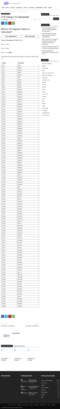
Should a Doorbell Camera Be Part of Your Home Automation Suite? (50, 47)
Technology (19, 7)
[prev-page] (2, 363)
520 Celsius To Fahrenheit (32, 326)
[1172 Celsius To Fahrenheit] (20, 353)
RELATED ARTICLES (7, 346)
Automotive (45, 68)
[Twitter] (6, 23)
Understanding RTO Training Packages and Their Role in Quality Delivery (49, 35)
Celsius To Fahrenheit (10, 11)
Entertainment (39, 7)
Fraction (44, 82)
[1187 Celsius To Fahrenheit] (7, 353)
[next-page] (5, 363)
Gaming (44, 84)
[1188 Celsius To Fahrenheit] (33, 353)
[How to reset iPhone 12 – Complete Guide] (24, 388)
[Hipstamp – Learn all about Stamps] (24, 394)
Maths (7, 7)
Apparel (44, 66)
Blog (43, 70)
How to (44, 91)
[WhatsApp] (13, 23)
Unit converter (46, 115)
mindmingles (5, 19)
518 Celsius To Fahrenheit (8, 326)
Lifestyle (26, 7)
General (44, 87)
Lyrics (43, 99)
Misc (43, 101)
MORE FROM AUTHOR (19, 346)
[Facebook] (2, 23)
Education (31, 7)
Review (44, 103)
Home (3, 7)
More (45, 7)
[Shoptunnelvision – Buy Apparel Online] (24, 381)
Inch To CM (45, 94)
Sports (43, 106)
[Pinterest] (9, 23)
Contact (50, 7)
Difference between (47, 75)
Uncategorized (46, 113)
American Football (46, 63)
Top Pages (12, 7)
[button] (57, 7)
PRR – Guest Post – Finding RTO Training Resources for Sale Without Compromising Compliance (50, 42)
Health (43, 89)
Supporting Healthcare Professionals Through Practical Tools (50, 52)
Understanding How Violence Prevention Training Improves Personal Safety (49, 29)
